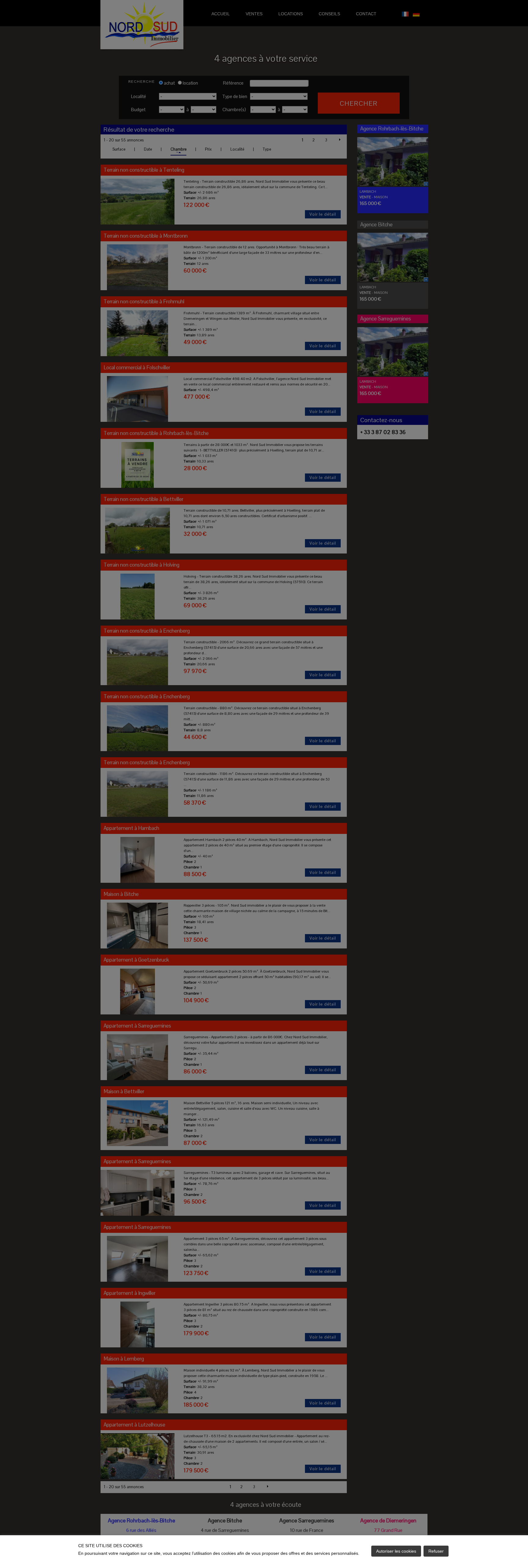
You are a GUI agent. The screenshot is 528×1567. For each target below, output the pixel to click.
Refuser (436, 1551)
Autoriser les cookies (396, 1551)
